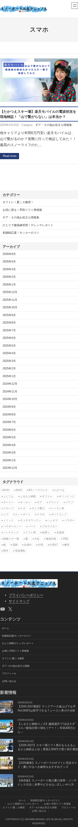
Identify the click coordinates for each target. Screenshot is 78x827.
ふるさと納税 (28, 496)
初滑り (46, 532)
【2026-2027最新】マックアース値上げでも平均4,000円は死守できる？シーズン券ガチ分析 (47, 708)
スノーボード (23, 514)
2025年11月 (10, 299)
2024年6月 (9, 429)
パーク (32, 526)
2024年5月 (9, 437)
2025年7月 (9, 330)
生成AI (27, 544)
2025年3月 (9, 361)
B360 (19, 490)
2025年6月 (9, 337)
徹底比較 (51, 538)
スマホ (41, 514)
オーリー (8, 502)
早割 (65, 538)
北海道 (60, 532)
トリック (8, 520)
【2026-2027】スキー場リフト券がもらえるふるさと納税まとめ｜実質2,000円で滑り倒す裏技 (48, 747)
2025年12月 (10, 292)
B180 (6, 490)
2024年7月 (9, 422)
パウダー (69, 520)
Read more (9, 155)
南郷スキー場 (11, 538)
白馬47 (54, 544)
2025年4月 (9, 353)
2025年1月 (9, 376)
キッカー (25, 502)
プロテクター (50, 526)
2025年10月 (10, 307)
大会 (36, 538)
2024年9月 (9, 406)
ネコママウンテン (30, 520)
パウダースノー (12, 526)
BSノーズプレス (38, 490)
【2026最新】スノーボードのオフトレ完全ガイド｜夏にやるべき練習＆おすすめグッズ (47, 764)
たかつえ (59, 490)
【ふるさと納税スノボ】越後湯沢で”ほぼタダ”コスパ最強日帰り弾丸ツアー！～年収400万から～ (47, 728)
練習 (66, 544)
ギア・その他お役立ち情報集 (53, 125)
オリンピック (67, 496)
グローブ (8, 508)
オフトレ (47, 496)
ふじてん (8, 496)
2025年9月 (9, 315)
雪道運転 (20, 550)
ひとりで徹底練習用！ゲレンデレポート (28, 225)
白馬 (40, 544)
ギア (39, 502)
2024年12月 (10, 383)
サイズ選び (38, 508)
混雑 (15, 544)
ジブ (5, 514)
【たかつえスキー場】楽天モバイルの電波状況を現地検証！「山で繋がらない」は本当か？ (38, 114)
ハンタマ (52, 520)
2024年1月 (9, 460)
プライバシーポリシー (26, 595)
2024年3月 (9, 452)
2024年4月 (9, 445)
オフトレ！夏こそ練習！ (18, 202)
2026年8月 (9, 254)
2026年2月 (9, 276)
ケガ (22, 508)
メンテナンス (11, 532)
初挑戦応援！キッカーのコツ (21, 232)
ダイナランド (59, 514)
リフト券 (30, 532)
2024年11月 (10, 391)
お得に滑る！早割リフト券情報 (22, 209)
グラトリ (54, 502)
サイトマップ (19, 601)
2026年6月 (9, 261)
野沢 (5, 550)
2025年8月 (9, 322)
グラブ (69, 502)
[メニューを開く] (75, 5)
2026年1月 (9, 284)
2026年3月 (9, 269)
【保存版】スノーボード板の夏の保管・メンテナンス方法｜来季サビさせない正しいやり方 (47, 782)
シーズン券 (57, 508)
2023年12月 (10, 467)
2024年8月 (9, 414)
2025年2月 (9, 368)
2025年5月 (9, 345)
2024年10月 (10, 399)
